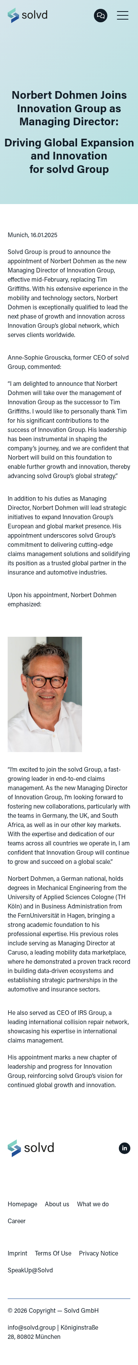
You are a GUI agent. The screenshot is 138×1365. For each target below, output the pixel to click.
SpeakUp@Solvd (30, 1271)
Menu (122, 15)
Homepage (22, 1205)
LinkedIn (124, 1148)
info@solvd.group (32, 1328)
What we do (93, 1205)
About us (57, 1205)
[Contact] (100, 15)
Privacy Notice (98, 1254)
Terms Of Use (53, 1254)
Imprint (17, 1254)
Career (17, 1222)
